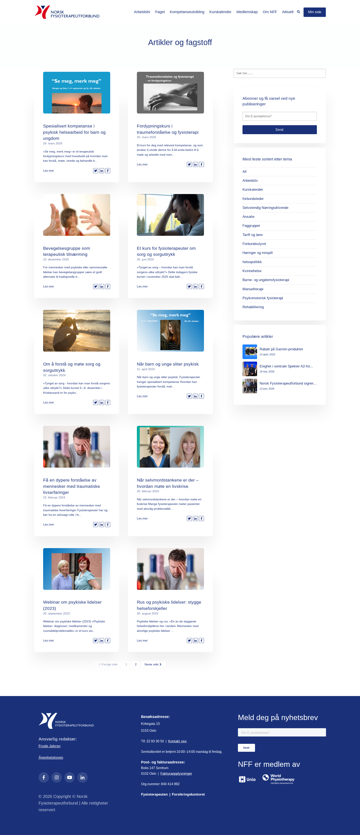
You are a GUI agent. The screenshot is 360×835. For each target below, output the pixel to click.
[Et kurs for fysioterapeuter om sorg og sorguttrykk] (170, 215)
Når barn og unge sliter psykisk (168, 364)
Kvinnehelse (251, 271)
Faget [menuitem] (160, 12)
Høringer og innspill (257, 253)
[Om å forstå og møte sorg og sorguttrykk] (76, 331)
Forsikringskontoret (188, 794)
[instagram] (56, 777)
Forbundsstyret (254, 244)
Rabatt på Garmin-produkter (281, 349)
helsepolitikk (252, 262)
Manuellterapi (252, 289)
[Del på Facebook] (107, 170)
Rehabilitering (253, 307)
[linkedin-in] (82, 777)
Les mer (48, 170)
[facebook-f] (44, 777)
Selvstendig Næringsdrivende (265, 208)
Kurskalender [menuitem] (220, 12)
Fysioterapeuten (154, 794)
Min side (314, 12)
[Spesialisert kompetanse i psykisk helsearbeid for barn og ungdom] (76, 93)
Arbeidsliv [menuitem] (142, 12)
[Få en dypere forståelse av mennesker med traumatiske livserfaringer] (76, 447)
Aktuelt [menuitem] (288, 12)
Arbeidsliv (250, 181)
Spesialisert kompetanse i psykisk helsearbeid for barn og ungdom (74, 132)
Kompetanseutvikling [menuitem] (187, 12)
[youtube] (69, 777)
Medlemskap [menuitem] (247, 12)
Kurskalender (252, 190)
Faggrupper (251, 226)
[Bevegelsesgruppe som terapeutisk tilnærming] (76, 215)
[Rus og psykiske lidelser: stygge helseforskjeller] (170, 569)
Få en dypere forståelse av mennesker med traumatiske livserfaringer (71, 486)
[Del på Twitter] (95, 170)
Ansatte (248, 217)
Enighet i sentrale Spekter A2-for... (286, 366)
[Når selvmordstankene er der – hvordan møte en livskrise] (170, 447)
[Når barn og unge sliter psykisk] (170, 331)
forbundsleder (253, 199)
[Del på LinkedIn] (101, 170)
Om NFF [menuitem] (270, 12)
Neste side (152, 664)
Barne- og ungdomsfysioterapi (265, 280)
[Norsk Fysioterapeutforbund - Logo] (67, 12)
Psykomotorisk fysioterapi (262, 298)
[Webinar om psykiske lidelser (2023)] (76, 569)
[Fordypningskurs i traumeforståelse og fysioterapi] (170, 93)
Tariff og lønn (252, 235)
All (244, 172)
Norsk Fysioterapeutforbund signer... (288, 383)
